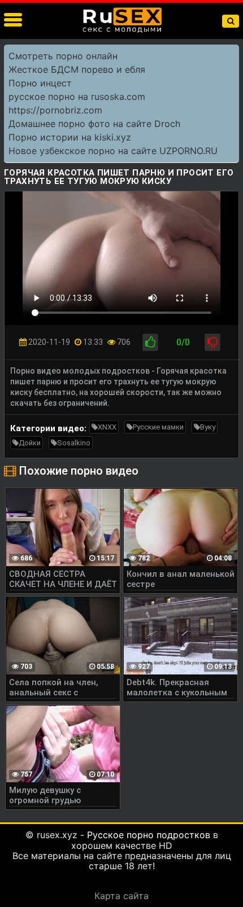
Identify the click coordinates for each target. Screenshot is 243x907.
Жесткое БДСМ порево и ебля (76, 69)
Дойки (30, 443)
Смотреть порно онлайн (63, 56)
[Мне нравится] (150, 342)
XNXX (107, 427)
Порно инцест (40, 83)
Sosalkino (73, 443)
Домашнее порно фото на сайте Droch (94, 123)
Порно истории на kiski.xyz (69, 137)
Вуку (207, 427)
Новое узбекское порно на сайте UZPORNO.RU (113, 150)
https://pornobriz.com (55, 110)
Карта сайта (121, 895)
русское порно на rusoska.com (76, 96)
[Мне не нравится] (212, 342)
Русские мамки (158, 427)
